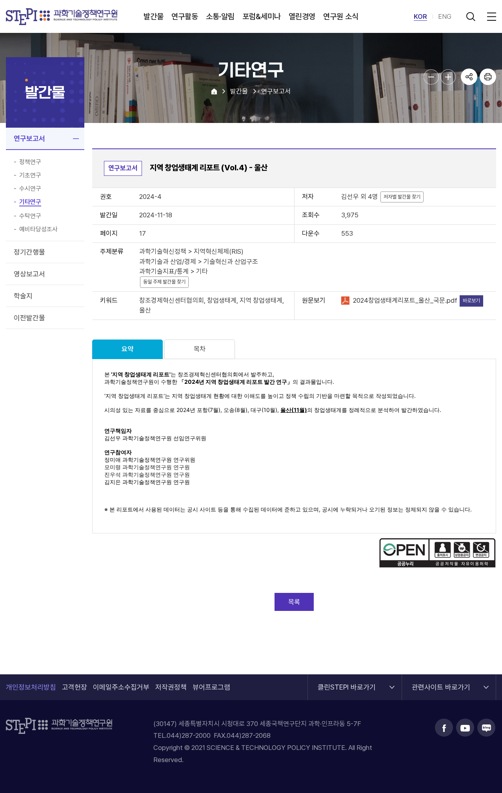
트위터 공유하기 (469, 111)
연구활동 (184, 16)
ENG (444, 16)
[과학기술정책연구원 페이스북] (444, 728)
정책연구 (30, 162)
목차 (200, 349)
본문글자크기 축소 (431, 77)
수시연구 (30, 188)
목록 (294, 602)
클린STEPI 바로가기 (347, 682)
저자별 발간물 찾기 (402, 197)
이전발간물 (29, 318)
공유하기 (469, 77)
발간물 (154, 16)
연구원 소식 (340, 16)
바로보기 (471, 300)
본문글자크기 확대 (448, 77)
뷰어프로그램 (211, 687)
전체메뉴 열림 (490, 16)
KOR (420, 16)
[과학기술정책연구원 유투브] (465, 728)
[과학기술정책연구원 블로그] (486, 728)
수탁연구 (30, 216)
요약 (127, 349)
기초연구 (30, 175)
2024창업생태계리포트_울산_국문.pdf (405, 300)
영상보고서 (29, 274)
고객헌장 (74, 687)
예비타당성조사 (38, 229)
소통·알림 (220, 16)
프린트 (488, 77)
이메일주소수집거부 (121, 687)
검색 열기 (471, 16)
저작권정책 (171, 687)
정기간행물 (29, 252)
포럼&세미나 (261, 16)
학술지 (23, 296)
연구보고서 (29, 138)
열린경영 (302, 16)
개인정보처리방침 (31, 687)
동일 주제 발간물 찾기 (164, 282)
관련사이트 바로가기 (441, 682)
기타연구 (30, 202)
